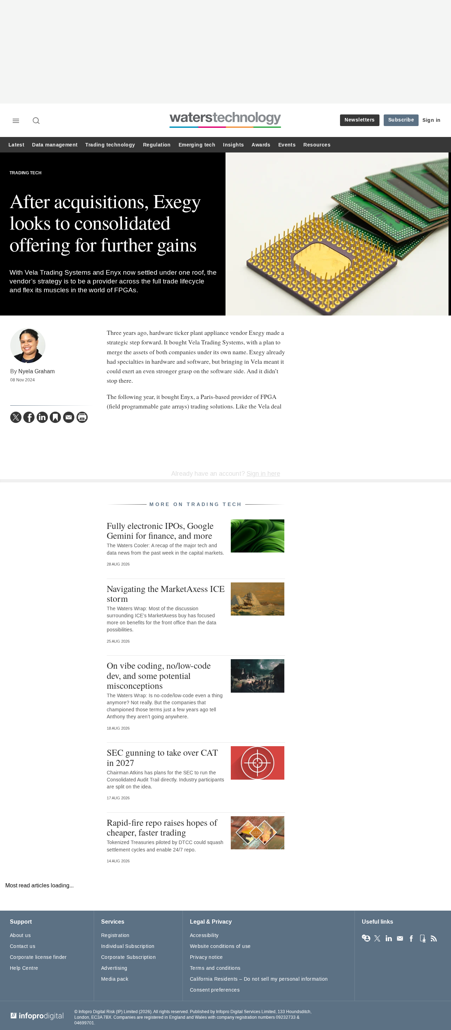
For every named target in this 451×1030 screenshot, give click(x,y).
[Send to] (68, 417)
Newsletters (360, 120)
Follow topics (366, 938)
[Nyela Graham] (27, 345)
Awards (261, 145)
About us (20, 935)
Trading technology (110, 145)
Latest (16, 145)
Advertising (114, 968)
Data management (55, 145)
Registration (115, 935)
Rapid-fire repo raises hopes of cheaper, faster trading (162, 827)
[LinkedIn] (42, 417)
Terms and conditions (215, 968)
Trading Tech (26, 173)
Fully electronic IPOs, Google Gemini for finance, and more (160, 530)
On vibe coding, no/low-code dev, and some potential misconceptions (159, 675)
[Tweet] (15, 417)
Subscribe (401, 120)
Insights (233, 145)
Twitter (377, 938)
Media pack (114, 979)
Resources (316, 145)
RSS (434, 938)
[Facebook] (29, 417)
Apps (422, 938)
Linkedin (388, 938)
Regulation (157, 145)
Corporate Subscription (128, 957)
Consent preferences (215, 990)
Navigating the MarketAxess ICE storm (166, 593)
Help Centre (24, 968)
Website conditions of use (220, 946)
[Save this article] (55, 417)
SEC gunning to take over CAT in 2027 (162, 757)
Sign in (431, 120)
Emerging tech (197, 145)
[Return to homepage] (225, 127)
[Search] (36, 121)
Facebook (411, 938)
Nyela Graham (36, 371)
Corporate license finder (38, 957)
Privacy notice (206, 957)
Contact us (22, 946)
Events (287, 145)
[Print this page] (82, 417)
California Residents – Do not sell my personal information (259, 979)
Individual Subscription (128, 946)
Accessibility (204, 935)
